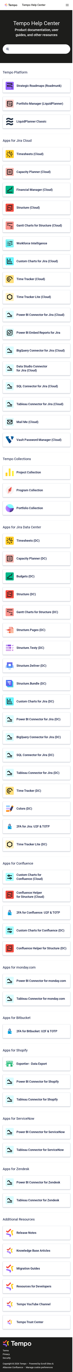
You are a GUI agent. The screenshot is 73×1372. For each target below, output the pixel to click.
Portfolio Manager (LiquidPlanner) (39, 103)
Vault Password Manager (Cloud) (38, 440)
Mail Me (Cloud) (27, 422)
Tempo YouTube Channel (33, 1304)
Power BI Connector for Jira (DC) (38, 719)
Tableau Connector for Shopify (37, 1099)
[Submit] (7, 49)
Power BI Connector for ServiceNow (40, 1132)
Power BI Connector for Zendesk (38, 1182)
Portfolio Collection (29, 508)
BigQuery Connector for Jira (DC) (38, 737)
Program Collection (29, 490)
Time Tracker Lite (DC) (31, 844)
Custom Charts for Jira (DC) (35, 701)
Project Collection (28, 472)
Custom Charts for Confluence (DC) (40, 930)
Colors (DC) (24, 808)
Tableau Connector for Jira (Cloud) (39, 404)
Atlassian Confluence (13, 1367)
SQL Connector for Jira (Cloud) (37, 386)
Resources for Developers (33, 1286)
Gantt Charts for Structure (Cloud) (39, 225)
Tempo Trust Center (29, 1322)
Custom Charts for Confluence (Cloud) (29, 876)
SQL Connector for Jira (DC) (35, 755)
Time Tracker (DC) (28, 790)
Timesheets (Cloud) (29, 154)
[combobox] (36, 49)
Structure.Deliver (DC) (31, 665)
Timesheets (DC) (28, 540)
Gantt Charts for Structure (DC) (37, 612)
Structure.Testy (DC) (30, 648)
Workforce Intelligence (31, 243)
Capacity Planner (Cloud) (33, 172)
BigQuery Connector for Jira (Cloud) (40, 350)
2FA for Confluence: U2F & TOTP (38, 912)
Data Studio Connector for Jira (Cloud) (31, 368)
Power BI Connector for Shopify (37, 1081)
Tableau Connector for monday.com (40, 998)
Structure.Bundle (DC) (31, 683)
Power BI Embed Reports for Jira (38, 332)
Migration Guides (28, 1268)
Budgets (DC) (25, 576)
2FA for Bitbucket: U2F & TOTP (36, 1031)
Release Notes (26, 1232)
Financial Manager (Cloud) (34, 189)
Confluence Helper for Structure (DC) (41, 948)
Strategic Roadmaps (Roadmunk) (38, 85)
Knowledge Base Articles (33, 1250)
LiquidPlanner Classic (31, 121)
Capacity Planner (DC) (31, 558)
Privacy (6, 1354)
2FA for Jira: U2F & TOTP (33, 826)
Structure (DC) (26, 594)
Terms (6, 1350)
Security (7, 1358)
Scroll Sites (46, 1363)
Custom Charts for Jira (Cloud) (37, 261)
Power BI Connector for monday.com (41, 981)
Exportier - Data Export (31, 1063)
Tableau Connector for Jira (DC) (37, 773)
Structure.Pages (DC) (30, 630)
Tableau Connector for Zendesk (37, 1200)
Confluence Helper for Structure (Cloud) (30, 894)
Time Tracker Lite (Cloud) (33, 297)
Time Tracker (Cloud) (30, 279)
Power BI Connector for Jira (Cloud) (40, 314)
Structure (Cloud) (28, 207)
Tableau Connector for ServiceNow (40, 1150)
